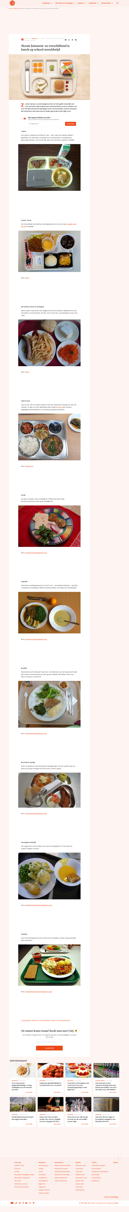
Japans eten (80, 1184)
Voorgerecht (43, 1178)
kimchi (59, 407)
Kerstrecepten (43, 1165)
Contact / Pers (19, 1165)
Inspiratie (92, 3)
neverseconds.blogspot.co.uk (36, 553)
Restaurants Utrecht (61, 1169)
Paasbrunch (96, 1181)
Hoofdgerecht (43, 1181)
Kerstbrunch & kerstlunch (100, 1172)
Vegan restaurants (61, 1181)
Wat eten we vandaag (63, 3)
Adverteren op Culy (20, 1184)
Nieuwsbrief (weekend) (22, 1178)
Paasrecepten (96, 1178)
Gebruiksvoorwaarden (21, 1187)
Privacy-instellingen (111, 1197)
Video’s (115, 1162)
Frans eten (79, 1187)
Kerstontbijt (95, 1175)
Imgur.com (29, 466)
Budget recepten (44, 1190)
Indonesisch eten (81, 1178)
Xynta (116, 1203)
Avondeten (42, 1175)
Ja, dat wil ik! (49, 1048)
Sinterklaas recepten (98, 1165)
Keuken (80, 3)
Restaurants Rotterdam (62, 1172)
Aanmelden (71, 124)
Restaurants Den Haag (62, 1175)
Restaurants (106, 3)
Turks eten (79, 1172)
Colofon (17, 1172)
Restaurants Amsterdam (63, 1165)
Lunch (41, 1172)
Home (11, 8)
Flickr (27, 278)
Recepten (46, 3)
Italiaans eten (80, 1175)
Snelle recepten (44, 1193)
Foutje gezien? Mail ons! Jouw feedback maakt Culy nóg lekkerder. (45, 1020)
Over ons (17, 1169)
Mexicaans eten (81, 1165)
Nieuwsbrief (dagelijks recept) (24, 1175)
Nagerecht (42, 1187)
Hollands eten (80, 1190)
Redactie (27, 38)
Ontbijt (41, 1169)
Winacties (17, 1181)
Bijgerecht (42, 1184)
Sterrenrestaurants (61, 1178)
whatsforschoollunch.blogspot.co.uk (38, 905)
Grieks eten (79, 1169)
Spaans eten (80, 1181)
